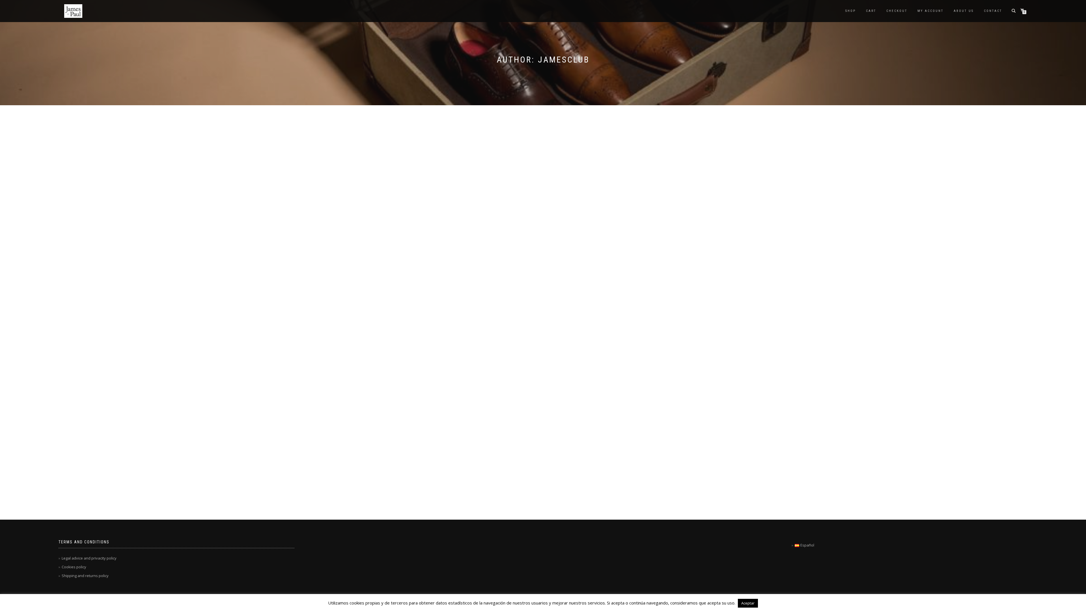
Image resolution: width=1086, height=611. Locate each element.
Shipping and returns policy (85, 575)
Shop (850, 11)
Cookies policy (74, 566)
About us (964, 11)
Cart (871, 11)
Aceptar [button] (748, 603)
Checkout (896, 11)
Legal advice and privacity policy (89, 558)
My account (930, 11)
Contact (993, 11)
